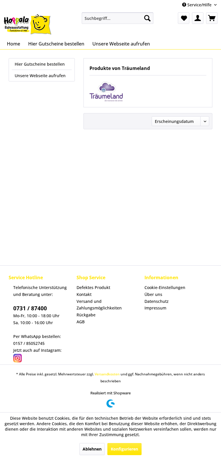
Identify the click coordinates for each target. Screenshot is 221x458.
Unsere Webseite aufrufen (40, 75)
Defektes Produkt (93, 287)
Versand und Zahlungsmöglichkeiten (99, 305)
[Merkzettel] (183, 18)
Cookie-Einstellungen (164, 287)
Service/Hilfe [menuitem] (199, 4)
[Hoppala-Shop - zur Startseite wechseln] (27, 23)
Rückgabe (86, 315)
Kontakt (84, 294)
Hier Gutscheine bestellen (40, 64)
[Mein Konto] (197, 18)
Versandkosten (107, 374)
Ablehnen (92, 449)
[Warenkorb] (212, 18)
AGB (81, 321)
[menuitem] (118, 18)
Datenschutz (156, 301)
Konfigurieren (124, 449)
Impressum (155, 308)
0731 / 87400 (30, 308)
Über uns (153, 294)
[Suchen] (147, 18)
